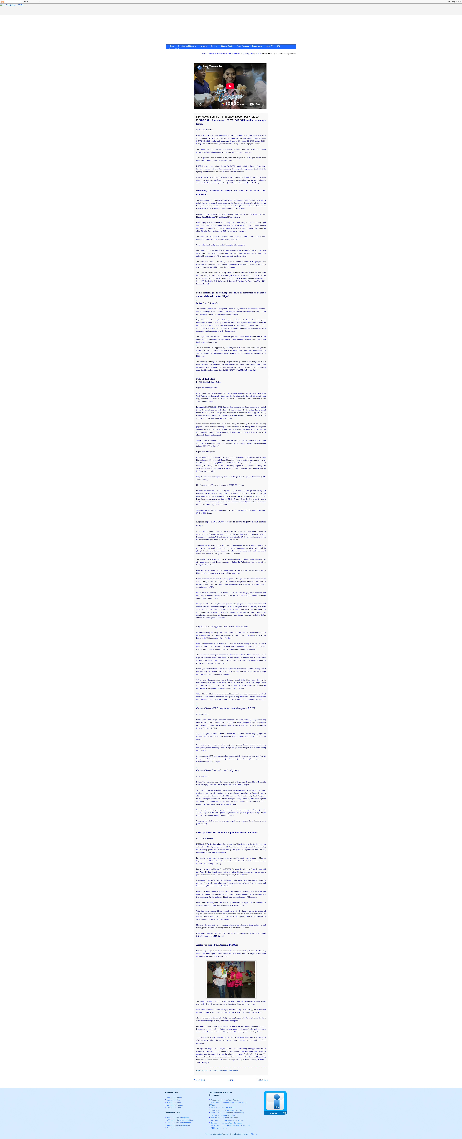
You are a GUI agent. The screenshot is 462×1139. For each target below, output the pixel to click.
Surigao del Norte (175, 1105)
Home (172, 46)
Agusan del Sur (173, 1100)
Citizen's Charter (227, 46)
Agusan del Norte (174, 1097)
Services (214, 46)
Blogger (254, 1134)
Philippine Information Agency (225, 1100)
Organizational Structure (187, 46)
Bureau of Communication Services (226, 1123)
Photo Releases (243, 46)
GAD (278, 46)
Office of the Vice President (180, 1120)
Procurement (257, 46)
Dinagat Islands (174, 1103)
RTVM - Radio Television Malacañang (227, 1113)
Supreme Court (173, 1128)
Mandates (203, 46)
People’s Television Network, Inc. (227, 1110)
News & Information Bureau (223, 1108)
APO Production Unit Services (224, 1118)
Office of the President (178, 1118)
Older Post (262, 1080)
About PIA (269, 46)
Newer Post (199, 1080)
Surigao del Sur (174, 1108)
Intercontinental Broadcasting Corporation (230, 1125)
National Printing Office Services (227, 1120)
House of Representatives (178, 1125)
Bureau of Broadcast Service (224, 1115)
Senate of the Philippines (179, 1123)
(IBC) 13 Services (219, 1128)
